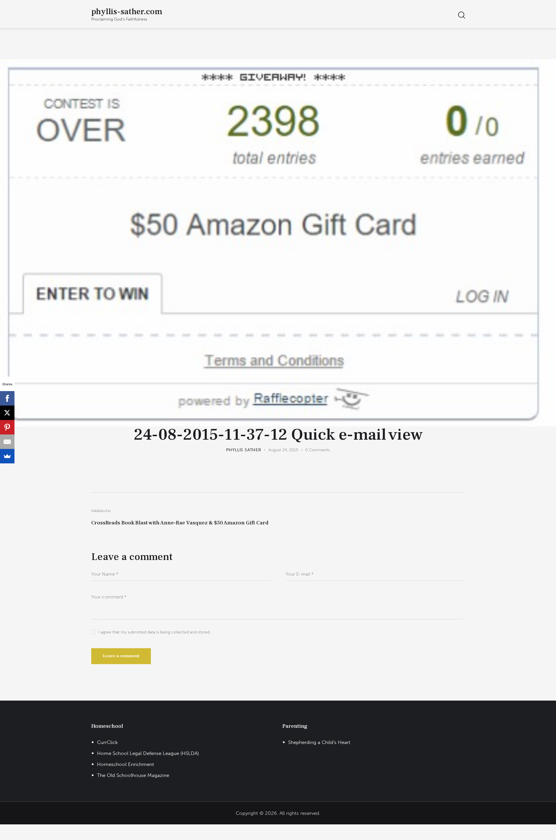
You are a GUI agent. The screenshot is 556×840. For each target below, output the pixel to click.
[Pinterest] (7, 427)
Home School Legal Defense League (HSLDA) (148, 753)
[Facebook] (7, 398)
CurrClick (107, 742)
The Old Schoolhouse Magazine (133, 775)
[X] (7, 413)
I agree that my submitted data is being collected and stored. (154, 632)
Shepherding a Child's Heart (319, 742)
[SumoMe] (7, 456)
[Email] (7, 441)
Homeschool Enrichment (125, 764)
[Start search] (461, 15)
